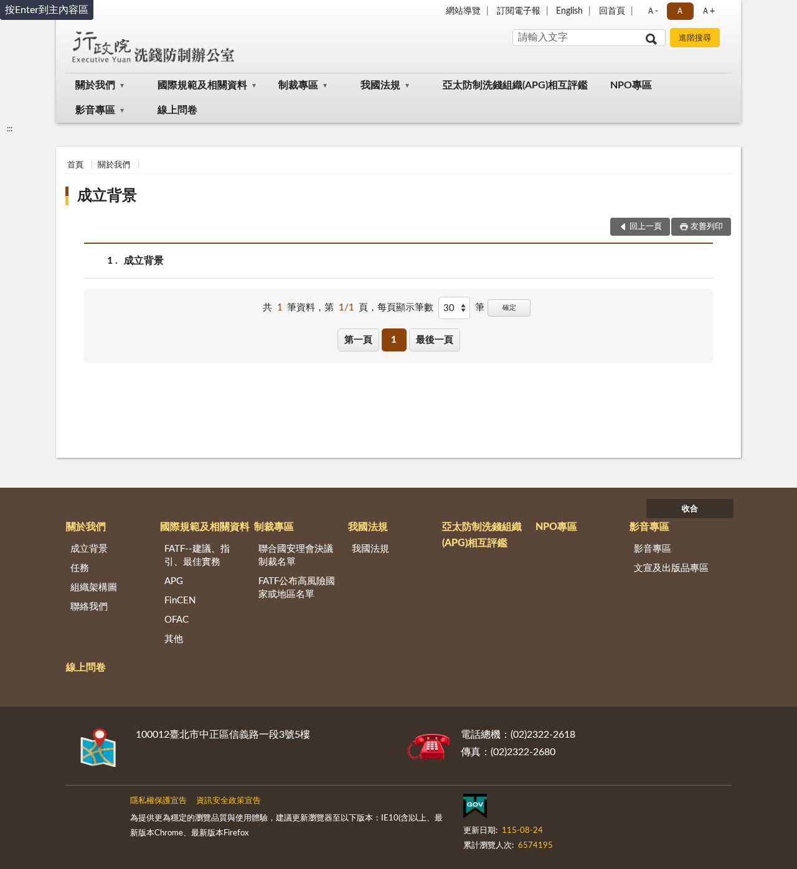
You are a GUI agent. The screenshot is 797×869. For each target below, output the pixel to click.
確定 (509, 307)
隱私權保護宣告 (158, 801)
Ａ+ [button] (708, 11)
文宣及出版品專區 (671, 568)
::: (9, 128)
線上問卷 (177, 110)
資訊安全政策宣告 (228, 801)
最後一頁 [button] (434, 340)
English (569, 11)
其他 (173, 639)
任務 (79, 568)
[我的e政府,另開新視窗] (475, 809)
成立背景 (107, 195)
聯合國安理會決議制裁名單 (295, 555)
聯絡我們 (89, 606)
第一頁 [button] (358, 340)
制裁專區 (298, 85)
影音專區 (95, 110)
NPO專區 (631, 85)
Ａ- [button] (652, 11)
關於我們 (95, 85)
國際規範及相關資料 (202, 85)
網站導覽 (463, 11)
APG (173, 581)
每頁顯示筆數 (405, 307)
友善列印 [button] (707, 227)
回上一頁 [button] (646, 227)
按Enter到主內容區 (46, 10)
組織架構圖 (93, 587)
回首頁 (612, 11)
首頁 (75, 165)
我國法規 (380, 85)
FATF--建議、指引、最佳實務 (197, 555)
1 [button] (394, 340)
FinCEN (180, 600)
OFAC (176, 620)
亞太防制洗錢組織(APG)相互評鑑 (515, 85)
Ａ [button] (680, 11)
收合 (690, 509)
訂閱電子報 (518, 11)
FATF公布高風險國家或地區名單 (296, 588)
